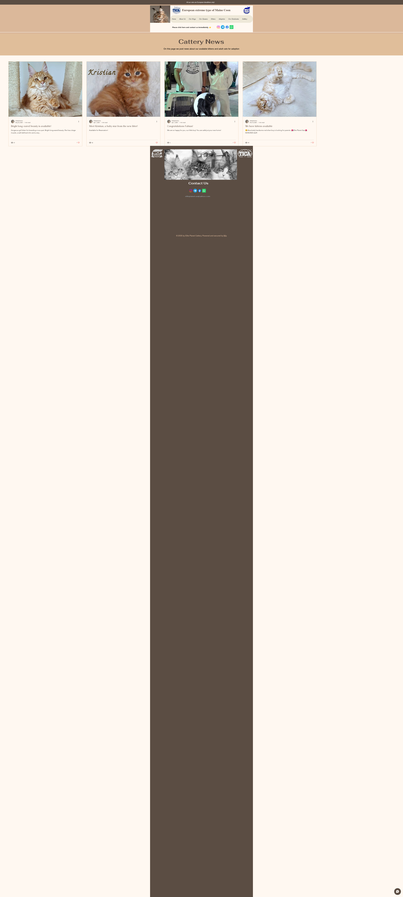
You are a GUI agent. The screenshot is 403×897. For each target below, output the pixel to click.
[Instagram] (218, 27)
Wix (225, 236)
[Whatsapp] (231, 27)
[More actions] (79, 121)
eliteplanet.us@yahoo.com (197, 196)
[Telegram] (223, 27)
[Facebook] (227, 27)
